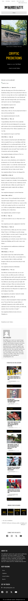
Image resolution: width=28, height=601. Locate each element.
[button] (7, 536)
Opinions (4, 573)
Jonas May (11, 427)
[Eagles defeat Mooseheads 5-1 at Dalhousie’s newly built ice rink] (14, 370)
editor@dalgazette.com (8, 587)
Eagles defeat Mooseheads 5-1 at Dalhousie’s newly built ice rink (14, 378)
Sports (3, 579)
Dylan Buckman (12, 381)
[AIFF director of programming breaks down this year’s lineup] (14, 393)
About (3, 1)
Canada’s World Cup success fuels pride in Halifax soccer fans (14, 491)
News (3, 570)
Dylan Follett (12, 471)
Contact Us (13, 1)
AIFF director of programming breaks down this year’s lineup (13, 401)
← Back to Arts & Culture (14, 68)
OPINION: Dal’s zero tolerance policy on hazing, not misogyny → (14, 523)
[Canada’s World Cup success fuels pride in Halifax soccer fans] (14, 483)
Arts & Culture (9, 322)
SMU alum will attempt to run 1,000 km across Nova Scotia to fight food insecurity (13, 446)
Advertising (8, 1)
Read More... (11, 386)
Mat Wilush (18, 64)
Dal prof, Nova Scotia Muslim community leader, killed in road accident (14, 468)
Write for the (20, 1)
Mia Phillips (11, 403)
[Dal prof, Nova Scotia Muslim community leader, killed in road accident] (14, 461)
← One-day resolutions (6, 520)
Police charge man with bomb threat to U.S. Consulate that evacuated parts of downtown (14, 424)
